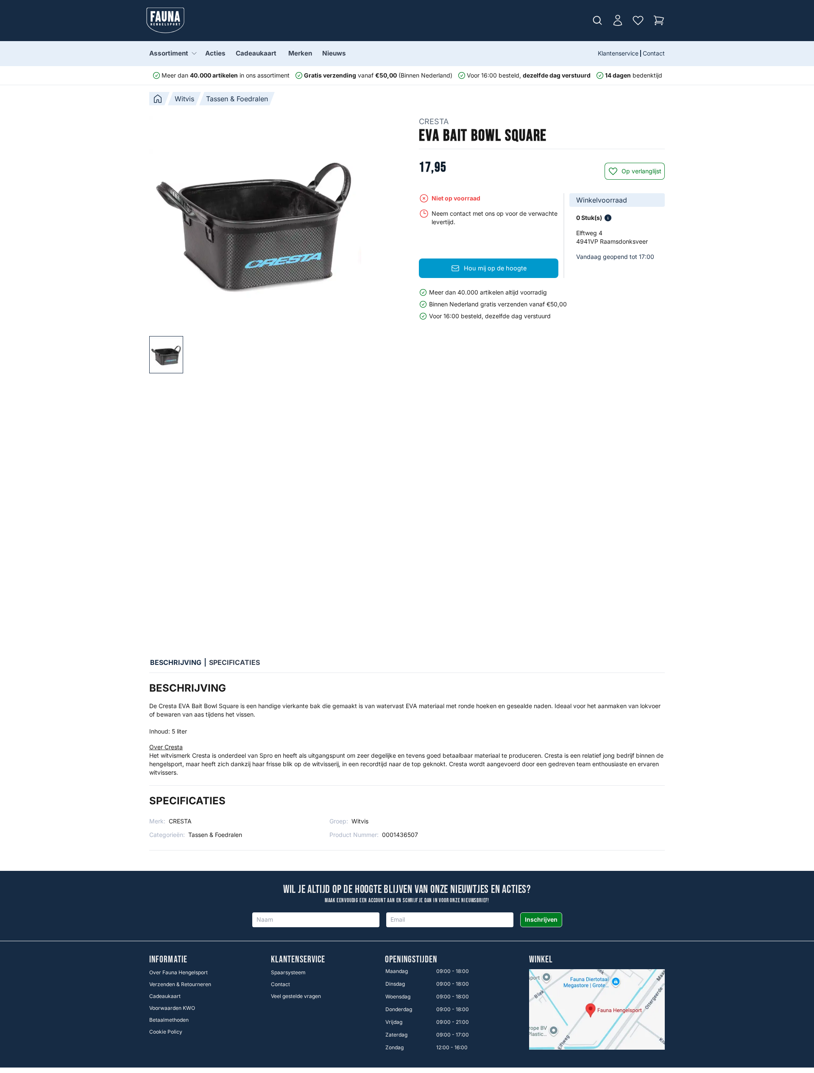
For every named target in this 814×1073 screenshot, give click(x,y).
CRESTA (434, 121)
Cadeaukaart (256, 53)
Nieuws (334, 53)
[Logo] (165, 20)
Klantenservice (618, 53)
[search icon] (597, 20)
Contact (654, 53)
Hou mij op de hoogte (495, 268)
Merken (300, 53)
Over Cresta (166, 747)
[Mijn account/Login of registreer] (617, 20)
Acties (215, 53)
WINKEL (541, 960)
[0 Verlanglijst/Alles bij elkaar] (638, 20)
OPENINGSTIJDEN (411, 960)
